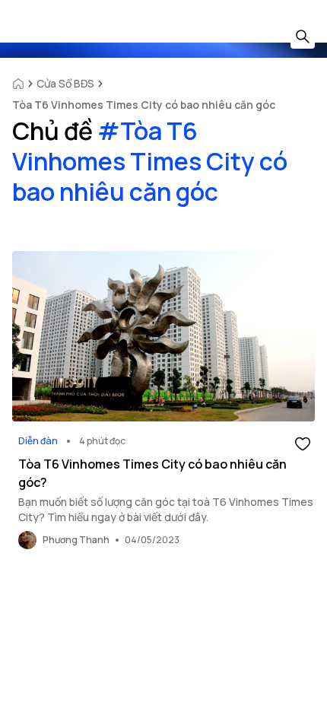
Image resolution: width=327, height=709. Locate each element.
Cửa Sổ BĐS (65, 83)
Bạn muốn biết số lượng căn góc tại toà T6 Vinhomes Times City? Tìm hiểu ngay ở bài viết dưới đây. (165, 509)
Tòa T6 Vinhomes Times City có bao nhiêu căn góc (143, 104)
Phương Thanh (76, 539)
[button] (302, 443)
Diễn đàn (38, 440)
